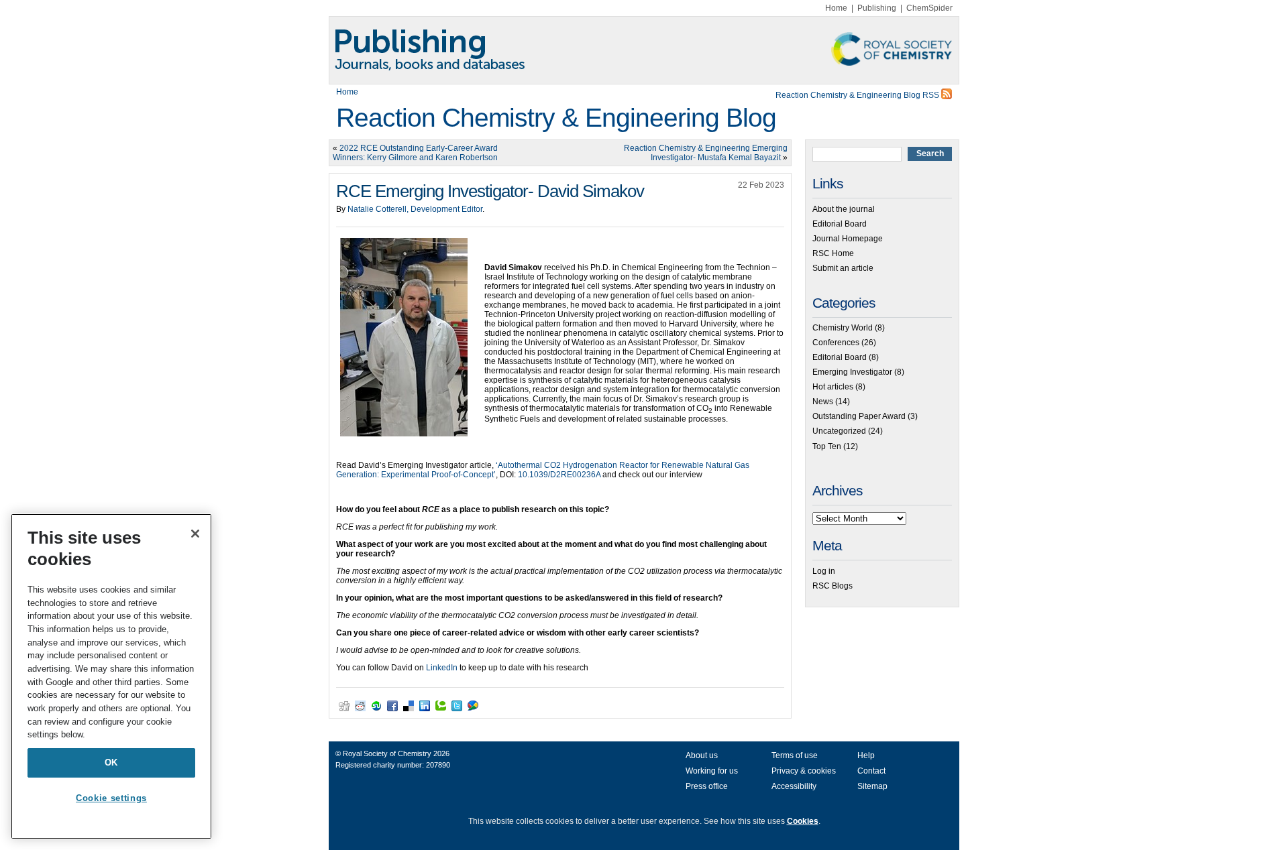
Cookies (802, 821)
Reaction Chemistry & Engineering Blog (556, 117)
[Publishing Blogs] (644, 50)
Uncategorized (839, 431)
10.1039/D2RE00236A (559, 474)
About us (702, 755)
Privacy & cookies (803, 771)
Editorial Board (839, 224)
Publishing (876, 8)
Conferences (835, 342)
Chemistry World (842, 327)
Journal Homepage (847, 238)
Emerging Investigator (852, 372)
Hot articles (832, 386)
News (822, 401)
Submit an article (842, 268)
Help (866, 755)
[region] (111, 676)
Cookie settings (111, 798)
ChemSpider (929, 8)
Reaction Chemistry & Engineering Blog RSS (858, 95)
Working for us (712, 771)
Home (836, 8)
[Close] (195, 533)
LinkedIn (442, 667)
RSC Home (833, 253)
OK (111, 762)
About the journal (843, 209)
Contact (871, 771)
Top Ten (826, 446)
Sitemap (872, 786)
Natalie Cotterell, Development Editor (414, 209)
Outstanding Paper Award (859, 416)
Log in (823, 571)
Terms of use (794, 755)
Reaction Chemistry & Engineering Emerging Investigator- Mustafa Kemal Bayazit (706, 152)
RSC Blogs (832, 586)
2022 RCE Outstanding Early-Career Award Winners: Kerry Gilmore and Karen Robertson (415, 152)
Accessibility (793, 786)
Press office (707, 786)
